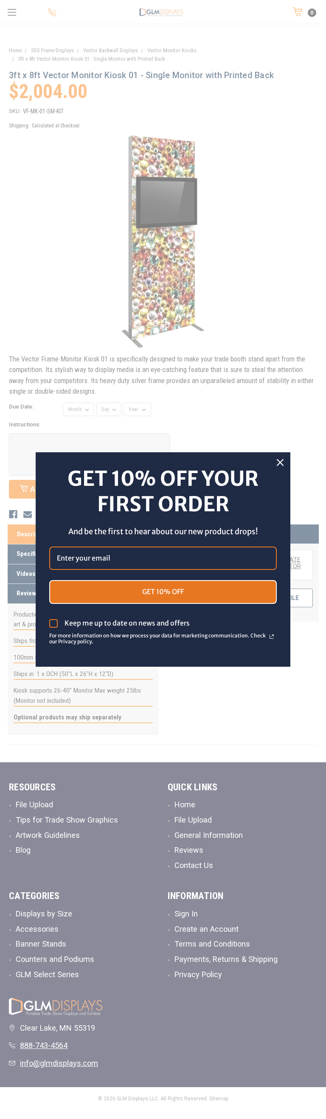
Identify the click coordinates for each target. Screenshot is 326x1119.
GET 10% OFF (163, 591)
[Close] (280, 462)
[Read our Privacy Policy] (272, 636)
